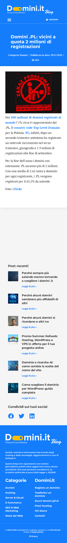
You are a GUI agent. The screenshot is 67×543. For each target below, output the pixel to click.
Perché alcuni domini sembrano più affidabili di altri (40, 299)
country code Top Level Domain (37, 128)
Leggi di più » (29, 286)
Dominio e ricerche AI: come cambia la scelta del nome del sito (40, 366)
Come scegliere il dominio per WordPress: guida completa (40, 388)
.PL (27, 133)
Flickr (17, 189)
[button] (9, 20)
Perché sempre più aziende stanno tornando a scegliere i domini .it (40, 276)
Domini (24, 55)
